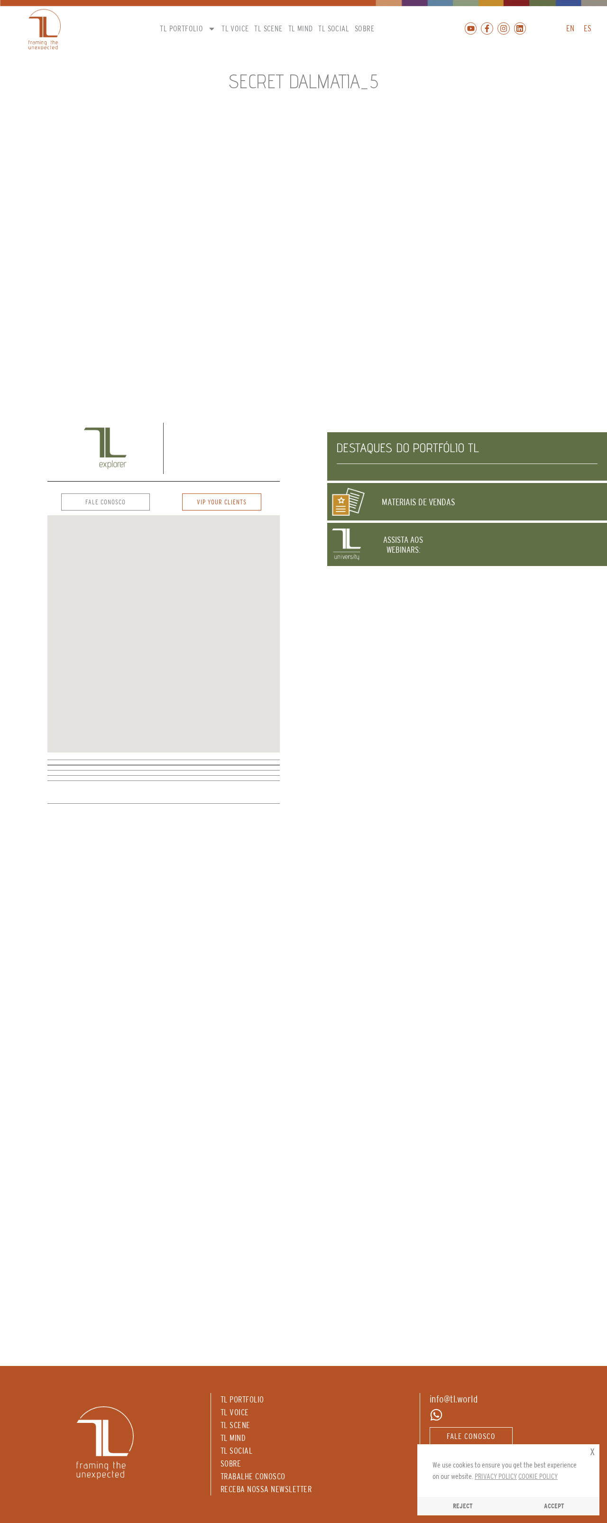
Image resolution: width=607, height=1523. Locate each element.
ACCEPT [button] (554, 1506)
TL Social (333, 28)
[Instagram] (503, 28)
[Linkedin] (520, 28)
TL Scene (268, 28)
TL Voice (234, 28)
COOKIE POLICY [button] (538, 1476)
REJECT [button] (463, 1506)
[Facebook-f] (487, 28)
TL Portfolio (181, 28)
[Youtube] (471, 28)
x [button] (592, 1451)
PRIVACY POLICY (496, 1476)
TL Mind (300, 28)
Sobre (364, 28)
